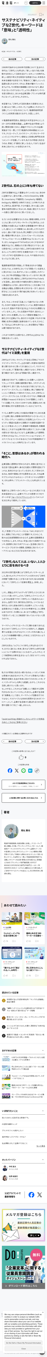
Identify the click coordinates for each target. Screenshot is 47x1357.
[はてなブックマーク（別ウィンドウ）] (30, 770)
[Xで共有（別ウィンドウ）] (16, 770)
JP (15, 3)
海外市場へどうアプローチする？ (14, 1137)
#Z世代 (19, 51)
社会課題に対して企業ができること (14, 1143)
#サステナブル (11, 51)
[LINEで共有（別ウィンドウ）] (23, 770)
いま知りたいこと (10, 1110)
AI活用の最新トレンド (9, 1124)
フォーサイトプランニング (21, 497)
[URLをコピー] (37, 770)
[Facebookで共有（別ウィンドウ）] (10, 770)
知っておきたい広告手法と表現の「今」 (15, 1117)
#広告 (3, 51)
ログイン (35, 3)
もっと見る (40, 1145)
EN (18, 3)
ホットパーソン (9, 1159)
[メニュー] (43, 3)
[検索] (26, 3)
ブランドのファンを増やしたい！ (13, 1130)
